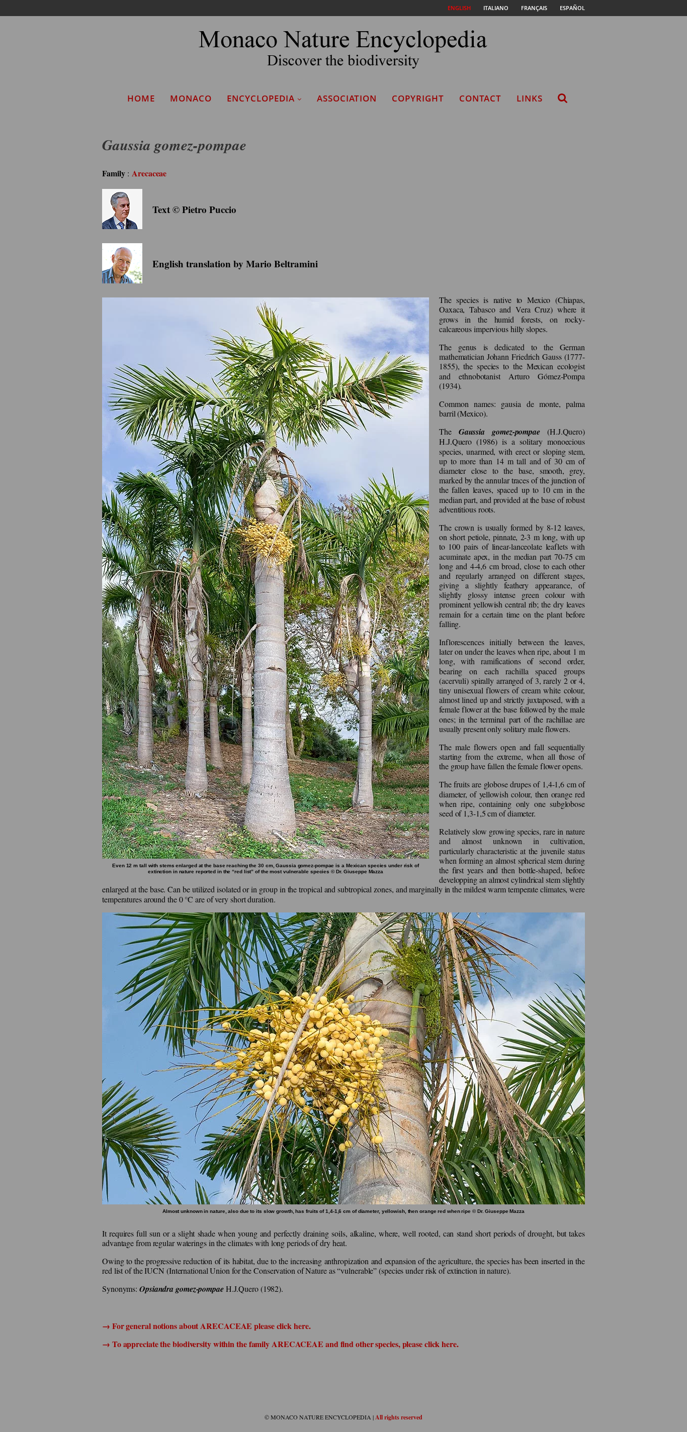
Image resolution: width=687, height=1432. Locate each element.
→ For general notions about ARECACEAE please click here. (206, 1326)
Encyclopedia (261, 98)
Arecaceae (149, 173)
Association (347, 98)
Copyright (418, 98)
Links (530, 98)
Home (141, 98)
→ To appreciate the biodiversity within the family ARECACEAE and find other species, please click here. (280, 1344)
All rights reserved (398, 1417)
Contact (480, 98)
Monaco (191, 98)
